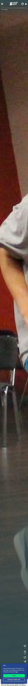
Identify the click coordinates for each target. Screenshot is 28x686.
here (17, 672)
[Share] (25, 662)
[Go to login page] (26, 4)
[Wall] (25, 657)
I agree (14, 675)
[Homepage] (14, 3)
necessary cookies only (14, 679)
